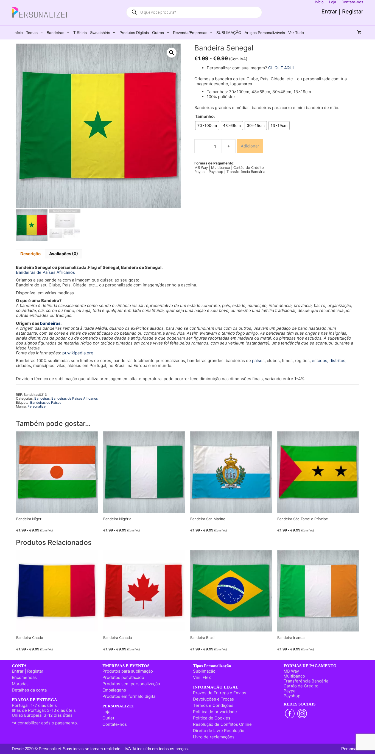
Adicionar (250, 146)
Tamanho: (205, 116)
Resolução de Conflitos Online (222, 724)
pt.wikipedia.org (77, 352)
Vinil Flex (202, 677)
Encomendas (24, 677)
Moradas (20, 683)
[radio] (207, 125)
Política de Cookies (211, 718)
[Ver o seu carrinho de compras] (359, 32)
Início (18, 32)
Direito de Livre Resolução (218, 730)
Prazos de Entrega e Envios (219, 692)
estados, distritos (328, 360)
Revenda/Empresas (190, 32)
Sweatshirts (100, 32)
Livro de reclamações (213, 736)
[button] (172, 53)
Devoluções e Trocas (213, 699)
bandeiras (50, 323)
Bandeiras (55, 32)
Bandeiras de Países (45, 402)
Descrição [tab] (30, 253)
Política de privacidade (215, 711)
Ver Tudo (296, 32)
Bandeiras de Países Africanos (45, 272)
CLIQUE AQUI (281, 67)
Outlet (108, 718)
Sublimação (204, 671)
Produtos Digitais (134, 32)
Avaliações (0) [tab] (63, 253)
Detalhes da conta (29, 690)
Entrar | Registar (342, 11)
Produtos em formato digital (129, 696)
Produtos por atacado (123, 677)
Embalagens (114, 690)
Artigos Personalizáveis (265, 32)
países (258, 360)
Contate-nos (114, 724)
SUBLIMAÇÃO (228, 32)
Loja (106, 711)
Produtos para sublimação (127, 671)
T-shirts (80, 32)
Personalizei (36, 406)
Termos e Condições (213, 705)
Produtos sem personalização (131, 683)
